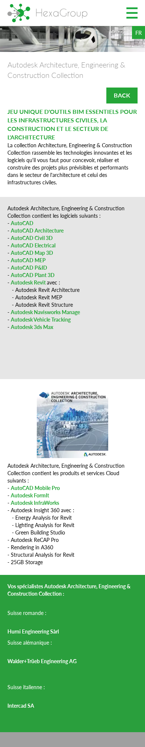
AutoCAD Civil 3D (32, 237)
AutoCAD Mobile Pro (35, 487)
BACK (122, 95)
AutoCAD (22, 223)
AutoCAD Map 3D (32, 252)
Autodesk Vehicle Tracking (41, 319)
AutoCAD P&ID (29, 267)
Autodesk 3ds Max (32, 326)
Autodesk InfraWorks (35, 502)
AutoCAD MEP (28, 260)
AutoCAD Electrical (33, 245)
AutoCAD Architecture (37, 230)
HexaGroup (47, 13)
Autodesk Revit (29, 282)
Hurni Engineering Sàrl (33, 631)
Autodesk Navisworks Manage (45, 312)
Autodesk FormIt (30, 495)
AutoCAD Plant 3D (33, 275)
